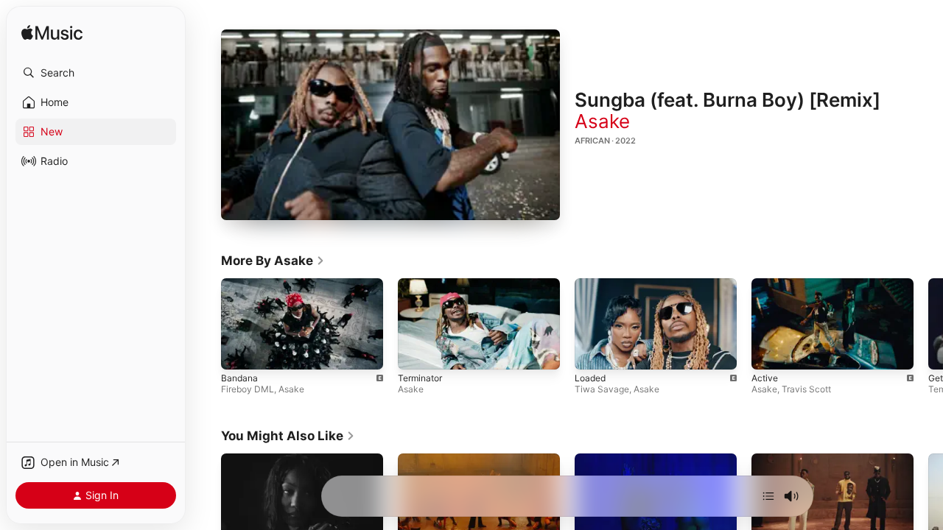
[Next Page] (928, 324)
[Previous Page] (206, 324)
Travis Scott (806, 389)
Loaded (590, 378)
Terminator (420, 378)
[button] (95, 72)
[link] (273, 260)
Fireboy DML (247, 389)
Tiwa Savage (602, 389)
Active (764, 378)
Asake (602, 121)
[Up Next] (768, 496)
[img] (52, 33)
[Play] (390, 125)
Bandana (239, 378)
